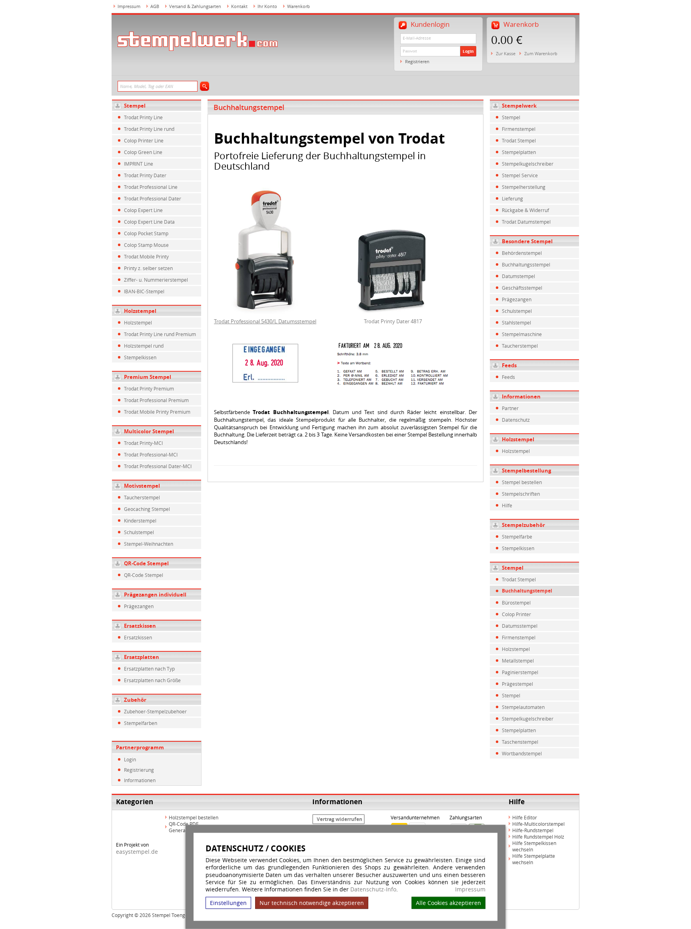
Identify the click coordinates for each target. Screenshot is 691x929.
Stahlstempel (516, 322)
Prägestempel (517, 684)
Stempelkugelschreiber (527, 163)
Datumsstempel (519, 626)
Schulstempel (139, 532)
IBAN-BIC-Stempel (144, 291)
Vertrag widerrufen (339, 819)
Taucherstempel (142, 497)
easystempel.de (137, 851)
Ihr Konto (267, 6)
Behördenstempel (522, 253)
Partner (510, 408)
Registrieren (417, 61)
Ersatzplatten (141, 657)
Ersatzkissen (140, 625)
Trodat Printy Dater (145, 175)
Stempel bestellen (522, 482)
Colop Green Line (143, 152)
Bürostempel (516, 602)
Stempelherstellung (523, 187)
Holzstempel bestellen (193, 817)
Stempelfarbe (517, 536)
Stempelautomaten (523, 707)
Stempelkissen (140, 357)
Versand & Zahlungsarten (195, 6)
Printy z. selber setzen (148, 268)
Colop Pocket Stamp (146, 233)
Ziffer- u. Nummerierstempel (156, 279)
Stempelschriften (521, 494)
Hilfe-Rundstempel (532, 830)
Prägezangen (139, 606)
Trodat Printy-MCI (143, 443)
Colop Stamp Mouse (146, 245)
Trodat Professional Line (151, 187)
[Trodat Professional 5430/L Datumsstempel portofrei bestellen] (265, 250)
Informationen (140, 780)
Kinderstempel (140, 520)
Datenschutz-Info (373, 889)
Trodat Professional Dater (152, 198)
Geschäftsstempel (522, 287)
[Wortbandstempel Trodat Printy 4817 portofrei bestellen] (392, 270)
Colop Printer (516, 614)
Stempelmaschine (522, 334)
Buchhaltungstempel (527, 590)
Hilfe (507, 505)
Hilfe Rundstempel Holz (538, 836)
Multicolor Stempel (149, 431)
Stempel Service (520, 175)
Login (468, 51)
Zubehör (135, 699)
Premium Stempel (147, 376)
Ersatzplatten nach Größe (152, 680)
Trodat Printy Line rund (149, 129)
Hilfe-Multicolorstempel (538, 824)
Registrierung (139, 770)
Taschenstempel (520, 742)
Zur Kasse (505, 53)
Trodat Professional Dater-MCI (158, 466)
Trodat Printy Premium (149, 388)
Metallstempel (518, 660)
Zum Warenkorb (540, 53)
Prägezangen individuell (155, 594)
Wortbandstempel (522, 753)
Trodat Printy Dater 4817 (393, 321)
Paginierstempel (520, 672)
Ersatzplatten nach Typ (149, 668)
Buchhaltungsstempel (526, 264)
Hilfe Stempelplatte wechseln (533, 859)
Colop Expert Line (143, 210)
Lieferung (512, 198)
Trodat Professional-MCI (151, 454)
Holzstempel (140, 310)
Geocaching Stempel (147, 509)
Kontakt (239, 6)
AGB (154, 6)
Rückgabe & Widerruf (525, 210)
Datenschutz (516, 419)
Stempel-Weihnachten (148, 544)
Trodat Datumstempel (526, 221)
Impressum (470, 889)
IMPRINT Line (138, 163)
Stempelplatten (519, 152)
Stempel (135, 105)
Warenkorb (298, 6)
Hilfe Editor (524, 817)
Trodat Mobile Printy (146, 256)
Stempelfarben (140, 723)
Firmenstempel (518, 129)
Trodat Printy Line (143, 117)
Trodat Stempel (519, 140)
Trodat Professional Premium (156, 400)
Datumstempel (518, 276)
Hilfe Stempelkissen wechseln (534, 846)
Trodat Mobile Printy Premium (157, 411)
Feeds (508, 377)
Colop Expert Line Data (149, 221)
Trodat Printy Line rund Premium (160, 334)
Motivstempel (142, 485)
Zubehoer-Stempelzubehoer (155, 711)
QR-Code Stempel (146, 563)
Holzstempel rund (144, 345)
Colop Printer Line (144, 140)
